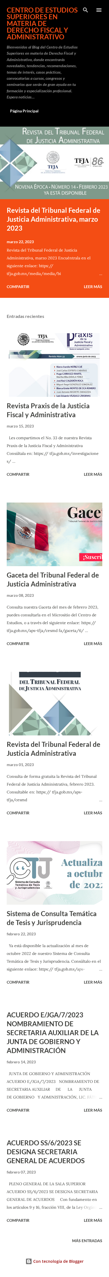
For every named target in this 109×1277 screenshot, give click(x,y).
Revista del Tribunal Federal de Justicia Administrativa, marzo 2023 (53, 219)
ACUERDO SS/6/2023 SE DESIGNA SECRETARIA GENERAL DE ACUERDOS (46, 1152)
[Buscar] (85, 10)
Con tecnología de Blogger (58, 1261)
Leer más (93, 286)
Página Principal (24, 110)
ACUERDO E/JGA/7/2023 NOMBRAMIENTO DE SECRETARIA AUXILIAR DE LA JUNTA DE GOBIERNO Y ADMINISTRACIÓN (53, 1032)
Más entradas (87, 1240)
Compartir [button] (18, 286)
